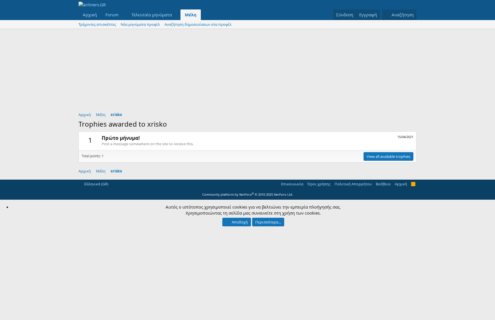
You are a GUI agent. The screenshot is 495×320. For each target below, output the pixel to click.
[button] (123, 14)
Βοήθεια (383, 183)
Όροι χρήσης (318, 183)
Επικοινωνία (292, 183)
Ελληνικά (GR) (95, 183)
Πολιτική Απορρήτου (353, 183)
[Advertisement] (247, 72)
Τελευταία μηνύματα (151, 14)
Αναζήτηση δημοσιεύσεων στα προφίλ (197, 24)
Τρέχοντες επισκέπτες (97, 24)
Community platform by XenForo (247, 194)
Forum (112, 14)
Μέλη (191, 14)
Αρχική (90, 14)
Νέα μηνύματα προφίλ (140, 24)
